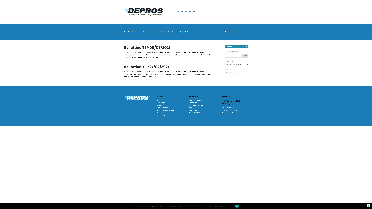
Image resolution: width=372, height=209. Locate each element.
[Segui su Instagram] (182, 11)
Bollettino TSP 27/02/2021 (146, 66)
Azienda (127, 32)
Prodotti (134, 32)
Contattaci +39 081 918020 (234, 12)
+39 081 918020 (231, 108)
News (155, 32)
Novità (159, 105)
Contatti (183, 32)
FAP (190, 108)
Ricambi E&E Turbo (196, 113)
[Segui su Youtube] (193, 11)
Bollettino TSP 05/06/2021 (147, 47)
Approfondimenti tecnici (169, 32)
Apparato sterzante (197, 105)
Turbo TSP (193, 103)
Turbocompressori (196, 100)
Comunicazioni (163, 108)
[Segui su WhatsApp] (186, 11)
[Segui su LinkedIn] (189, 11)
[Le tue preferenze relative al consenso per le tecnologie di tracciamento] (368, 205)
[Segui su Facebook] (178, 11)
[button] (226, 31)
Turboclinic (193, 110)
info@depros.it (233, 113)
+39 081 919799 (231, 110)
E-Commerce (146, 32)
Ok (237, 206)
